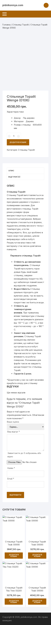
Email (10, 478)
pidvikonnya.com (12, 5)
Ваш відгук (13, 431)
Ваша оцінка (13, 421)
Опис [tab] (11, 170)
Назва (11, 468)
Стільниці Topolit (20, 24)
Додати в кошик (18, 142)
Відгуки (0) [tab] (14, 177)
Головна (6, 24)
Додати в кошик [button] (14, 555)
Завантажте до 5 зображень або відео (24, 455)
